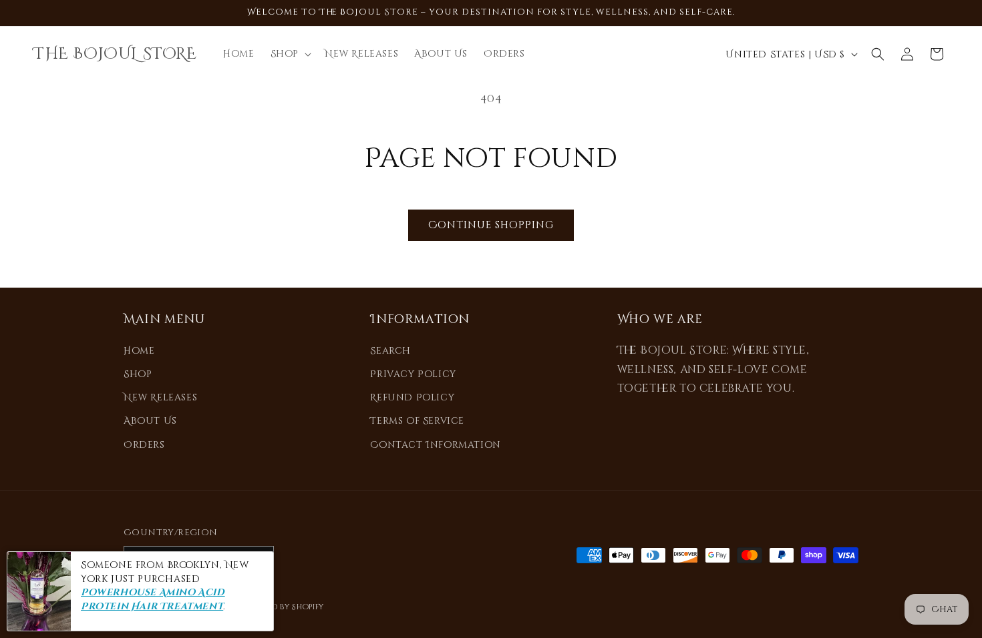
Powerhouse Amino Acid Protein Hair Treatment (153, 600)
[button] (290, 54)
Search (390, 350)
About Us (150, 420)
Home (139, 350)
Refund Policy (412, 397)
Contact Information (435, 444)
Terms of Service (417, 420)
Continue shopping (491, 225)
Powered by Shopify (282, 607)
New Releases (160, 397)
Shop (138, 374)
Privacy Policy (413, 374)
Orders (144, 444)
